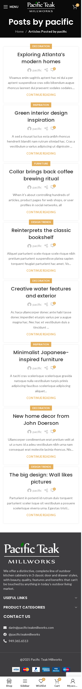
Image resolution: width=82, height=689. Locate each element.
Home (19, 31)
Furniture (41, 163)
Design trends (41, 221)
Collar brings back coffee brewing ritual (41, 175)
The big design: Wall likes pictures (41, 478)
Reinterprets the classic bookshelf (41, 234)
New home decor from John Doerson (41, 420)
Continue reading (41, 95)
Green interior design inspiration (41, 116)
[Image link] (31, 552)
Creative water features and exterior (41, 292)
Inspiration (41, 104)
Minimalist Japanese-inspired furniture (41, 356)
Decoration (41, 46)
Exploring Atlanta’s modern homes (41, 58)
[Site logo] (41, 6)
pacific (59, 22)
